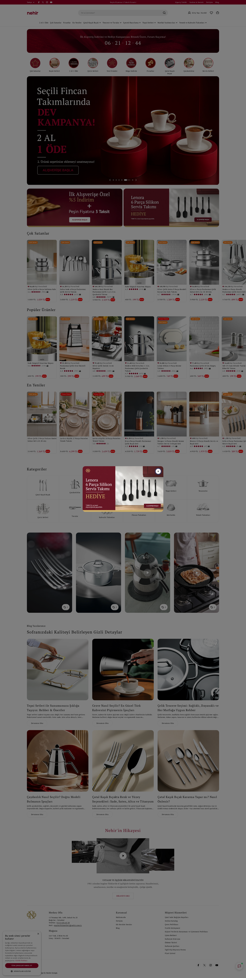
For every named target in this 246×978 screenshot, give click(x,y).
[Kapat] (158, 471)
